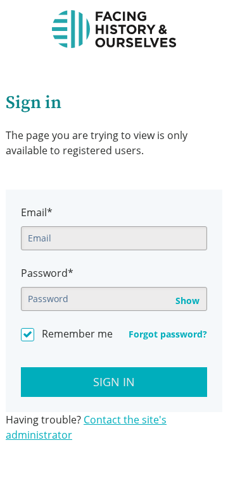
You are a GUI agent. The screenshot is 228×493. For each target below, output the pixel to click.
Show (187, 301)
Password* (47, 273)
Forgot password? (168, 334)
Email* (37, 212)
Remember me (77, 334)
